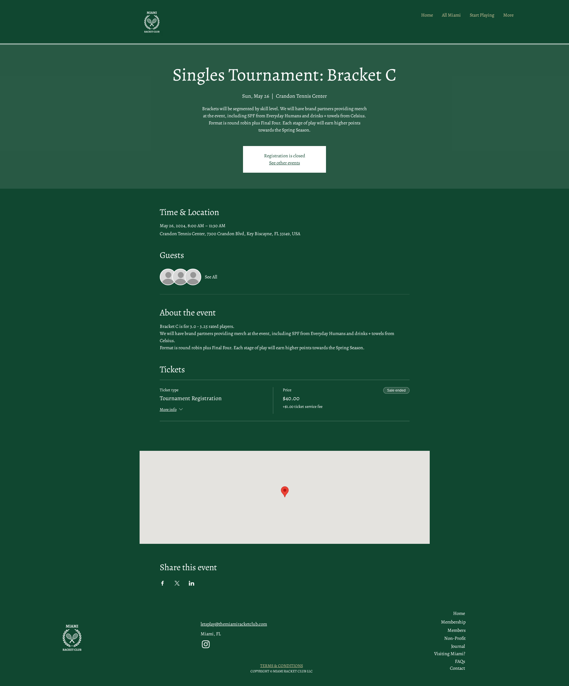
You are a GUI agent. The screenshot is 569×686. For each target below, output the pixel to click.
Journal (458, 646)
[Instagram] (206, 644)
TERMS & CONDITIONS (281, 666)
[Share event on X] (177, 583)
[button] (456, 630)
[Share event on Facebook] (162, 583)
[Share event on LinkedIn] (191, 583)
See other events (284, 163)
